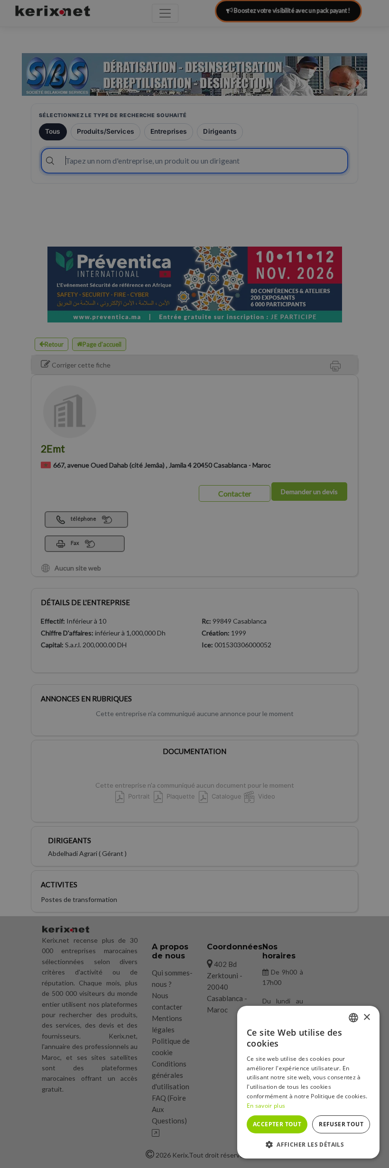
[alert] (194, 584)
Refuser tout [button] (341, 1124)
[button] (308, 1144)
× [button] (366, 1017)
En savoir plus (266, 1106)
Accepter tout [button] (277, 1124)
